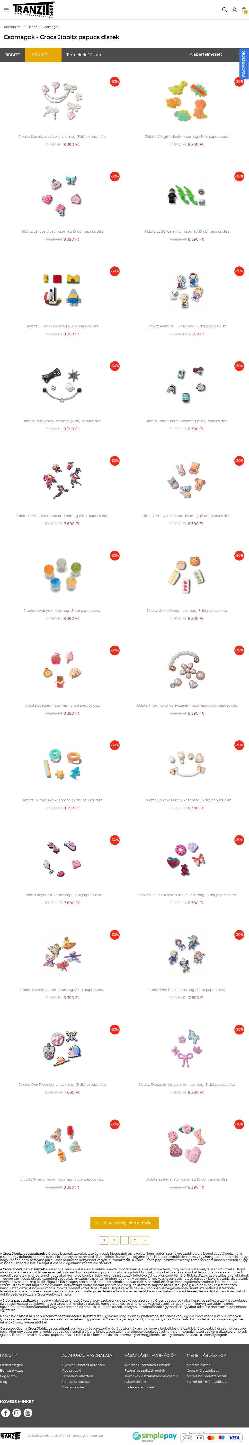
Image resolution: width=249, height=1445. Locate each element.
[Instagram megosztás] (16, 1413)
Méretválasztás (198, 1365)
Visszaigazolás (73, 1387)
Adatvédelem (135, 1382)
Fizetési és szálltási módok (144, 1370)
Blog (3, 1382)
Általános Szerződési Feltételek (148, 1365)
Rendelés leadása (76, 1382)
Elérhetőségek (11, 1365)
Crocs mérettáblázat (203, 1370)
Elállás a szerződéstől (140, 1387)
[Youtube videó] (28, 1413)
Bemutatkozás (11, 1370)
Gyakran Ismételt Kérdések (83, 1365)
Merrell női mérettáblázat (206, 1376)
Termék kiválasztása (78, 1376)
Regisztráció (71, 1370)
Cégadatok (9, 1376)
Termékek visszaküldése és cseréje (151, 1376)
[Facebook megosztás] (5, 1413)
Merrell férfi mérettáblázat (207, 1382)
